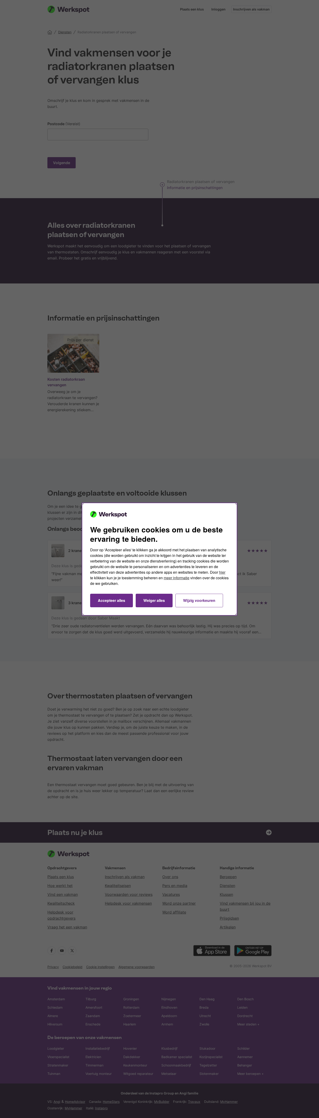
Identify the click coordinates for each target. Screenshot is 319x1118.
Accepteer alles (111, 600)
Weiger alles (154, 600)
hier (222, 572)
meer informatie (176, 577)
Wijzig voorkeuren (199, 600)
